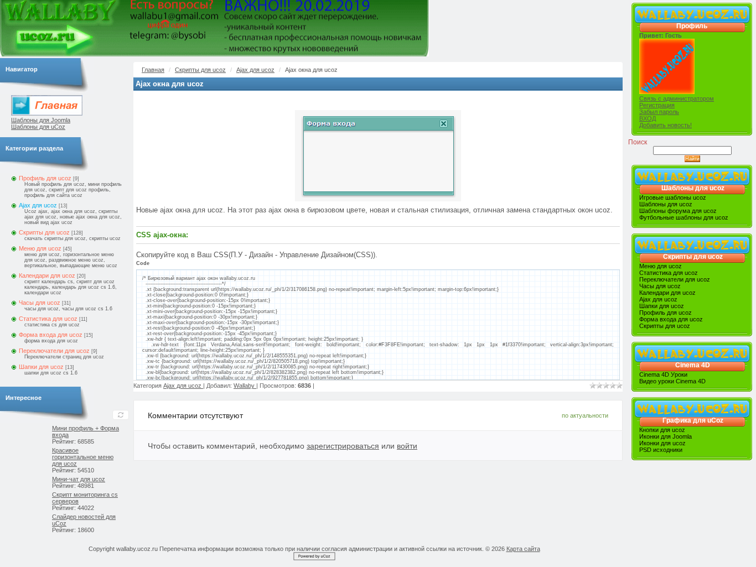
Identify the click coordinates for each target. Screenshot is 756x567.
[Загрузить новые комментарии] (120, 415)
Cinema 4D (692, 365)
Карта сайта (523, 548)
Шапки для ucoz (41, 366)
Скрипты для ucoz (44, 232)
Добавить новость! (665, 125)
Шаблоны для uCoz (38, 126)
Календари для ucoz (47, 275)
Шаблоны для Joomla (40, 120)
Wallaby (245, 385)
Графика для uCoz (692, 420)
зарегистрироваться (343, 445)
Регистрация (657, 105)
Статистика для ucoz (48, 318)
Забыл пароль (659, 111)
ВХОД (647, 118)
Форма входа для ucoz (50, 334)
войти (407, 445)
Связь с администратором (676, 98)
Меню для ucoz (40, 248)
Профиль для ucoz (45, 178)
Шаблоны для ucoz (692, 188)
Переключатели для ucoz (54, 350)
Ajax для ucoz (38, 205)
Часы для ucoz (39, 302)
